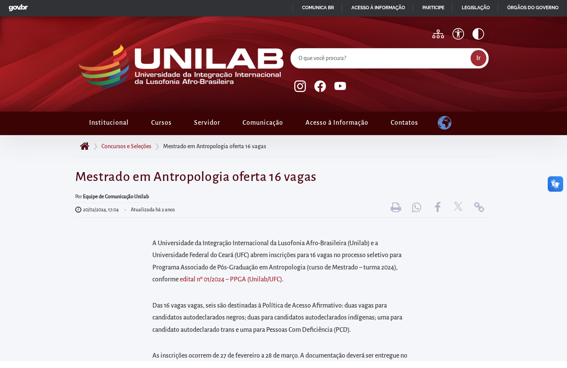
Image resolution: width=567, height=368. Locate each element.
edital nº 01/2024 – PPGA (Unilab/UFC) (231, 279)
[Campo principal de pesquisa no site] (292, 46)
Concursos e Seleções (126, 146)
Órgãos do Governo (533, 7)
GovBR (16, 5)
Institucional (109, 122)
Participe (433, 7)
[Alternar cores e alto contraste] (478, 33)
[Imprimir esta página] (395, 207)
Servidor (207, 122)
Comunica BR (318, 7)
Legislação (476, 7)
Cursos (161, 122)
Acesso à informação (378, 7)
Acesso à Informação (336, 122)
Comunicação (263, 122)
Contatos (404, 122)
